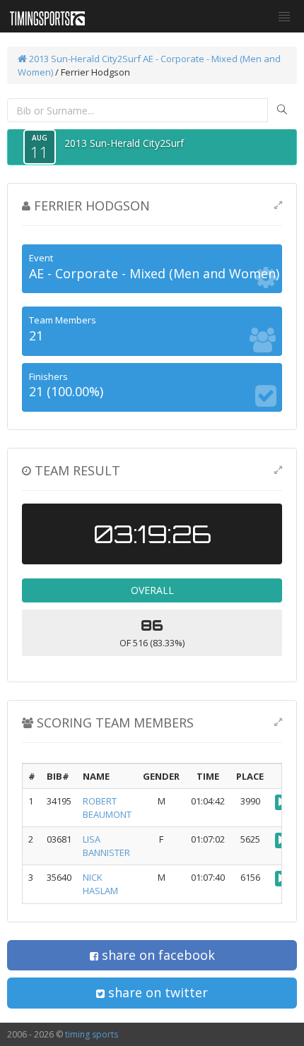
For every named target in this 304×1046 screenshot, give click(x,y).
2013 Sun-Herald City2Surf (84, 58)
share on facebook (156, 954)
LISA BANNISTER (106, 846)
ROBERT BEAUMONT (107, 808)
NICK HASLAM (100, 884)
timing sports (91, 1034)
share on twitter (156, 992)
